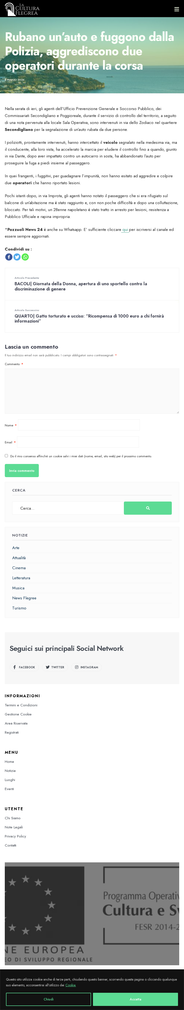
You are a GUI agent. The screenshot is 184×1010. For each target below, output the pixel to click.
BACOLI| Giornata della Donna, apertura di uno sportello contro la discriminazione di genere (81, 284)
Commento (14, 364)
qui (125, 229)
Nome (11, 425)
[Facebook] (8, 257)
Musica (18, 588)
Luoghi (10, 779)
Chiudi (48, 999)
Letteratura (21, 578)
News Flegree (24, 598)
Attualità (19, 558)
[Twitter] (17, 257)
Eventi (9, 789)
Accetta (135, 999)
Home (9, 761)
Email (10, 442)
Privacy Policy (15, 836)
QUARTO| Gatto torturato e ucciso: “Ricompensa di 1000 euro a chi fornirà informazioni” (89, 316)
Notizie (10, 770)
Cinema (19, 568)
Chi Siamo (13, 818)
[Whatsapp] (25, 257)
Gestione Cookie (18, 714)
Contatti (10, 845)
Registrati (12, 732)
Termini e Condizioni (21, 705)
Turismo (19, 608)
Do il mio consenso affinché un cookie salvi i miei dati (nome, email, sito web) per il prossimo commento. (81, 456)
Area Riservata (16, 723)
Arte (15, 548)
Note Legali (14, 827)
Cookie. (70, 985)
